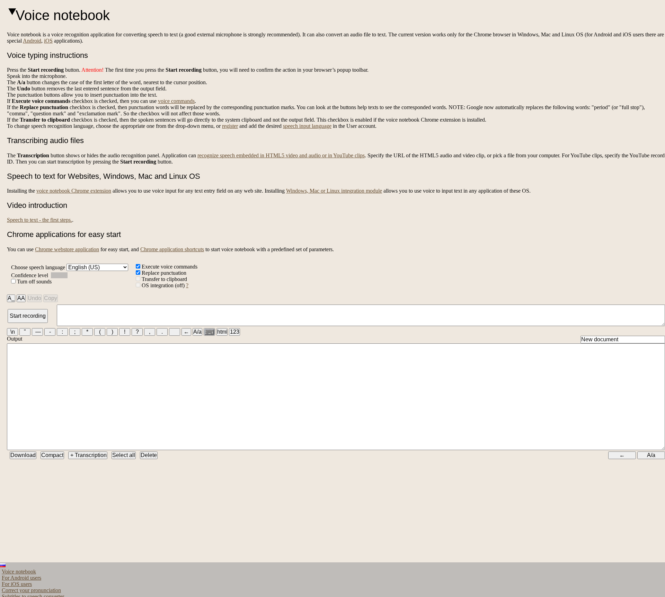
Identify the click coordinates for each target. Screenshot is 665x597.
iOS (48, 41)
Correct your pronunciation (31, 590)
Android (32, 41)
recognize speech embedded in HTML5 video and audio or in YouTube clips (281, 155)
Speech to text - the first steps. (39, 220)
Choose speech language (38, 267)
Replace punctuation (163, 273)
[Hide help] (11, 12)
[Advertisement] (215, 513)
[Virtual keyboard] (209, 332)
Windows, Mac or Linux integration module (334, 191)
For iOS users (17, 584)
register (230, 126)
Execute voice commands (168, 267)
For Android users (21, 578)
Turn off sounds (34, 281)
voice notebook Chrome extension (73, 191)
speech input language (307, 126)
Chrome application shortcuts (172, 249)
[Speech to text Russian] (3, 565)
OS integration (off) (163, 285)
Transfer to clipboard (163, 279)
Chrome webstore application (67, 249)
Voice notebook (19, 571)
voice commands (176, 101)
